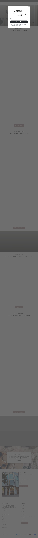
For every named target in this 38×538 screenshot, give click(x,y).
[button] (29, 6)
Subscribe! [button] (19, 22)
